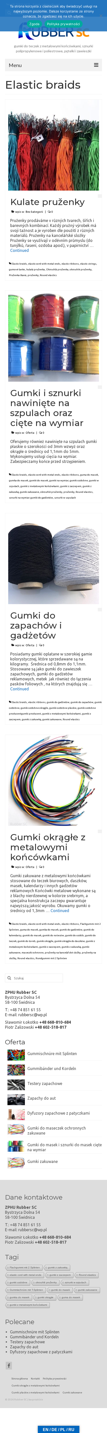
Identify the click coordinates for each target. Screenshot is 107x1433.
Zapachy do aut (41, 1098)
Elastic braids (19, 263)
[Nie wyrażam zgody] (100, 15)
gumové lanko (17, 269)
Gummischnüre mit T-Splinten (26, 1290)
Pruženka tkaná (17, 275)
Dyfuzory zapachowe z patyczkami (58, 1113)
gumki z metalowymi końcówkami (39, 486)
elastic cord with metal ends (44, 263)
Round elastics (48, 275)
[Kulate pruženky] (53, 145)
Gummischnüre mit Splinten (52, 1053)
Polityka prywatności (63, 24)
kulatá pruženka (35, 269)
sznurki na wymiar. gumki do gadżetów (31, 497)
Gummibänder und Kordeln (51, 1068)
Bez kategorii (34, 211)
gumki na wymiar (58, 480)
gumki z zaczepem (70, 486)
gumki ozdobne (79, 480)
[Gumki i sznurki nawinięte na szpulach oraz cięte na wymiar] (53, 336)
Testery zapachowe (44, 1083)
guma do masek (89, 474)
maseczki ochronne (33, 952)
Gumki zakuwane (42, 1161)
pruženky (33, 275)
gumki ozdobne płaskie (62, 708)
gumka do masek (18, 480)
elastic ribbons (70, 263)
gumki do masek (38, 480)
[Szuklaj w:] (34, 978)
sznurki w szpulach (65, 497)
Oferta (30, 432)
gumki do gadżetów (58, 702)
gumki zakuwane (29, 492)
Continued (19, 250)
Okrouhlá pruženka (57, 269)
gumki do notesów (53, 935)
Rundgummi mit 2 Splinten (51, 958)
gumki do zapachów (82, 702)
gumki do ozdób (74, 935)
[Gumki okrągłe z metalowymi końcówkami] (53, 780)
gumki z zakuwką (31, 719)
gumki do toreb (27, 941)
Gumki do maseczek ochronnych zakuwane (56, 1130)
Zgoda (34, 24)
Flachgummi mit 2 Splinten (25, 1267)
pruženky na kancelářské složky (63, 952)
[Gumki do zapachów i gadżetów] (53, 558)
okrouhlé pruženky (81, 269)
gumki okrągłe (45, 941)
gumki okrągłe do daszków (69, 941)
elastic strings (88, 263)
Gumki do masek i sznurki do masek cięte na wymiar (64, 1147)
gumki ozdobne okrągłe (34, 708)
